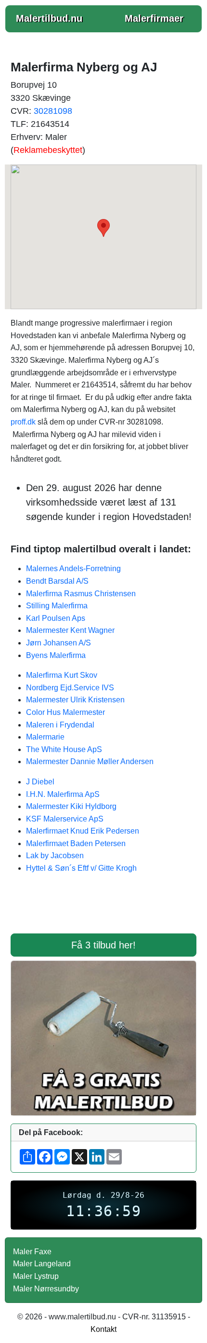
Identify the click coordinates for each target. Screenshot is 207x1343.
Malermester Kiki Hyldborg (71, 806)
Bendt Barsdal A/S (57, 581)
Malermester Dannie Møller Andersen (90, 761)
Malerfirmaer (154, 18)
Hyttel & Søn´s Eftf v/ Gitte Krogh (81, 868)
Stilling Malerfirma (57, 606)
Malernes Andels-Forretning (73, 568)
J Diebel (40, 782)
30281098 (53, 111)
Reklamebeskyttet (47, 150)
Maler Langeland (42, 1264)
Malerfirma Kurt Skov (61, 675)
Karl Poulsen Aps (55, 618)
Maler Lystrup (36, 1276)
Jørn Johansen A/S (58, 643)
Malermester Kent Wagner (70, 630)
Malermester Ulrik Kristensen (75, 700)
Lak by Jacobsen (55, 855)
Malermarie (45, 737)
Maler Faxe (32, 1251)
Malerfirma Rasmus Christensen (81, 593)
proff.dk (23, 422)
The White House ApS (64, 749)
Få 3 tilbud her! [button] (103, 945)
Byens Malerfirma (56, 655)
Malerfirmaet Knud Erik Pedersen (82, 831)
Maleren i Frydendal (60, 725)
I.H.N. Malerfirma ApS (63, 794)
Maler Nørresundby (46, 1289)
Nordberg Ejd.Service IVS (70, 688)
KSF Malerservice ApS (65, 819)
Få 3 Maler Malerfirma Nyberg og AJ (103, 910)
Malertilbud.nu (49, 18)
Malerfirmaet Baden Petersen (76, 843)
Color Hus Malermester (65, 712)
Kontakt (103, 1329)
